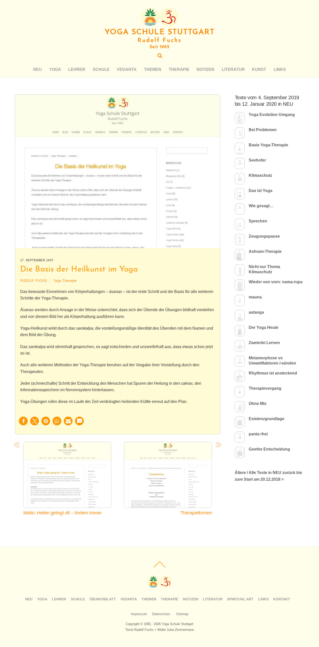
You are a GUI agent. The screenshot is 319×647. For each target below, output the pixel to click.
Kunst (259, 69)
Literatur (233, 69)
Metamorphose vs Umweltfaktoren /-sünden (272, 360)
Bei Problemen (263, 130)
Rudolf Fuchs (33, 280)
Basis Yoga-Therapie (268, 145)
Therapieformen (196, 512)
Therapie (179, 69)
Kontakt (281, 599)
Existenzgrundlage (266, 419)
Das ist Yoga (260, 190)
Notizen (205, 69)
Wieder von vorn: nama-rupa (276, 282)
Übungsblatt (102, 599)
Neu (37, 69)
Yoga (55, 69)
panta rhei (258, 434)
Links (280, 69)
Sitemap (182, 614)
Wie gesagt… (261, 206)
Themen (152, 69)
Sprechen (258, 221)
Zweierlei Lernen (264, 343)
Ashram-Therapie (265, 251)
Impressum (139, 614)
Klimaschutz (260, 175)
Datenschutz (161, 614)
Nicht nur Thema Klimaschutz (264, 269)
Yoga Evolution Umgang (272, 114)
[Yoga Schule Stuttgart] (159, 24)
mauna (255, 297)
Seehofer (257, 160)
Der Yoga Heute (263, 327)
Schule (101, 69)
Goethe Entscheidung (269, 449)
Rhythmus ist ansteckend (273, 373)
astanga (256, 312)
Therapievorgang (265, 388)
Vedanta (127, 69)
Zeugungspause (264, 236)
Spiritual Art (240, 599)
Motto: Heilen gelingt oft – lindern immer (62, 512)
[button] (23, 421)
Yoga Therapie (65, 280)
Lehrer (76, 69)
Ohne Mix (257, 403)
